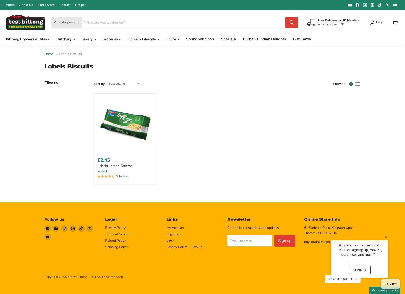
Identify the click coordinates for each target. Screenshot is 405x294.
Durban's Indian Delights (264, 39)
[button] (365, 290)
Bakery (87, 39)
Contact (65, 5)
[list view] (357, 84)
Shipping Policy (116, 247)
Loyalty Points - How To (184, 247)
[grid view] (351, 84)
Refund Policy (115, 240)
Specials (228, 39)
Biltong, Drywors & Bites (27, 39)
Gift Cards (302, 39)
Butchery (64, 39)
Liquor (171, 39)
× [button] (386, 237)
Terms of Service (117, 234)
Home (10, 5)
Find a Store (46, 5)
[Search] (291, 22)
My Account (175, 228)
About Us (26, 5)
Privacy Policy (115, 228)
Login (170, 240)
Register (172, 234)
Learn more (359, 270)
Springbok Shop (200, 39)
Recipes (80, 5)
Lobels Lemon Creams (115, 165)
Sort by (99, 84)
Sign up (285, 240)
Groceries (110, 39)
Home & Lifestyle (142, 39)
